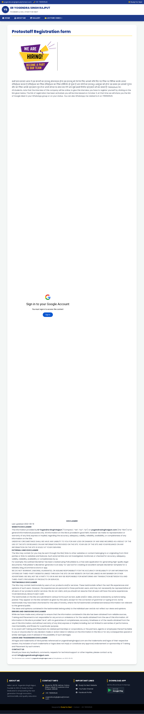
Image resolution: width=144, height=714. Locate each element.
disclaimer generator (44, 565)
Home (7, 18)
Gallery (36, 18)
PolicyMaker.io (72, 562)
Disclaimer (39, 562)
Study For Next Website (87, 685)
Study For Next (66, 707)
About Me (21, 18)
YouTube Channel (86, 689)
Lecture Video (54, 18)
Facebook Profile (85, 692)
